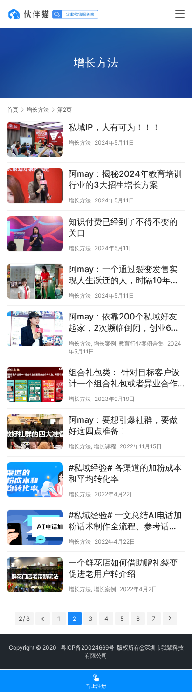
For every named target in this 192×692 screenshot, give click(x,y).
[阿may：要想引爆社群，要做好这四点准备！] (35, 433)
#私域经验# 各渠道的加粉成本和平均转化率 (125, 473)
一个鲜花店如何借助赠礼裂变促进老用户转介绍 (123, 568)
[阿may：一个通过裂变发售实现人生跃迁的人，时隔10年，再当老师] (35, 282)
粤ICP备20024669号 (87, 647)
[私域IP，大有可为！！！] (35, 140)
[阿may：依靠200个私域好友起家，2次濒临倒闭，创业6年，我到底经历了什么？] (35, 329)
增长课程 (105, 446)
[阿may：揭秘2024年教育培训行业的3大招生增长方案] (35, 187)
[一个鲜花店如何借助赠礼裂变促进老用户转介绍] (35, 575)
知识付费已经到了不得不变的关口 (123, 227)
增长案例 (105, 343)
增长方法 (80, 142)
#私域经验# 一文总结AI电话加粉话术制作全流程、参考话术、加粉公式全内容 (125, 521)
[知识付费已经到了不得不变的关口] (35, 234)
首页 (12, 109)
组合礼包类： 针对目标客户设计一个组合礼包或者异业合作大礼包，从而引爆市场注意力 (124, 378)
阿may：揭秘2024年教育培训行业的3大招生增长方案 (125, 179)
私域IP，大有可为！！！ (114, 127)
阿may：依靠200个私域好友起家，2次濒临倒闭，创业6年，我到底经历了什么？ (123, 322)
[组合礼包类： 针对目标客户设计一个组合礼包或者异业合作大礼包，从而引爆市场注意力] (35, 385)
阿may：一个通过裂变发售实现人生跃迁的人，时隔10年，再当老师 (124, 275)
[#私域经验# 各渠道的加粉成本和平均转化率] (35, 480)
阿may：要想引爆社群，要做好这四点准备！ (123, 425)
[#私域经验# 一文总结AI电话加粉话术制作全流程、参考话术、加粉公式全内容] (35, 528)
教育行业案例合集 (141, 343)
